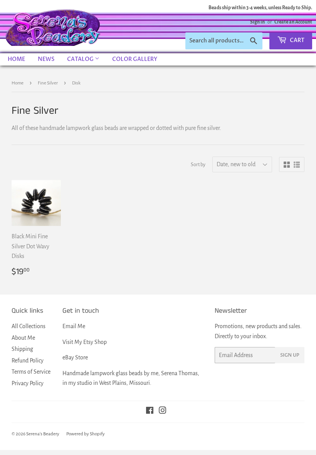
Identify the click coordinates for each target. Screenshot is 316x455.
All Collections (28, 326)
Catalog (81, 59)
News (46, 59)
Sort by (198, 164)
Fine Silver (48, 83)
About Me (23, 338)
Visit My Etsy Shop (84, 342)
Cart (296, 40)
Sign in (257, 22)
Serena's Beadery (53, 26)
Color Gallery (134, 59)
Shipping (22, 349)
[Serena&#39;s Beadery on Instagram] (162, 411)
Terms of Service (31, 372)
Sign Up (289, 355)
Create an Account (293, 22)
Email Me (73, 326)
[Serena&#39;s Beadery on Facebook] (150, 411)
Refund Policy (28, 360)
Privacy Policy (28, 383)
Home (16, 59)
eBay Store (75, 357)
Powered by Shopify (85, 433)
